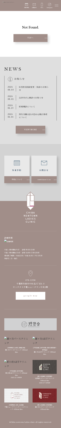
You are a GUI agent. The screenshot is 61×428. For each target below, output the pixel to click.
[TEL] (41, 4)
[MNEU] (57, 5)
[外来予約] (26, 4)
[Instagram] (49, 4)
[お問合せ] (34, 4)
